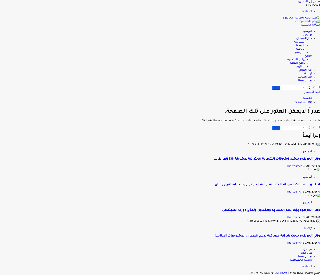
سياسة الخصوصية (301, 260)
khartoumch (295, 166)
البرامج (308, 56)
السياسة (299, 42)
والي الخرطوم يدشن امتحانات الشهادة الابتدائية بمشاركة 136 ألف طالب (266, 159)
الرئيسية (308, 31)
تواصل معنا (305, 80)
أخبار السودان (304, 38)
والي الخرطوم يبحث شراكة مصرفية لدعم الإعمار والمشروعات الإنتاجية (267, 236)
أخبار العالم (306, 70)
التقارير (301, 66)
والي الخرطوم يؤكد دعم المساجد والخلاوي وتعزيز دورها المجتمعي (271, 210)
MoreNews (281, 273)
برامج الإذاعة (297, 63)
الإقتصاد (300, 45)
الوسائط (307, 73)
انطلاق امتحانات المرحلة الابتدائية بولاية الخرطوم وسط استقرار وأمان (267, 185)
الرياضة (300, 49)
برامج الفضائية (296, 59)
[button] (310, 25)
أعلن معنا (307, 253)
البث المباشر (305, 77)
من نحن (308, 35)
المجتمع (300, 52)
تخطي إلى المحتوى (309, 1)
